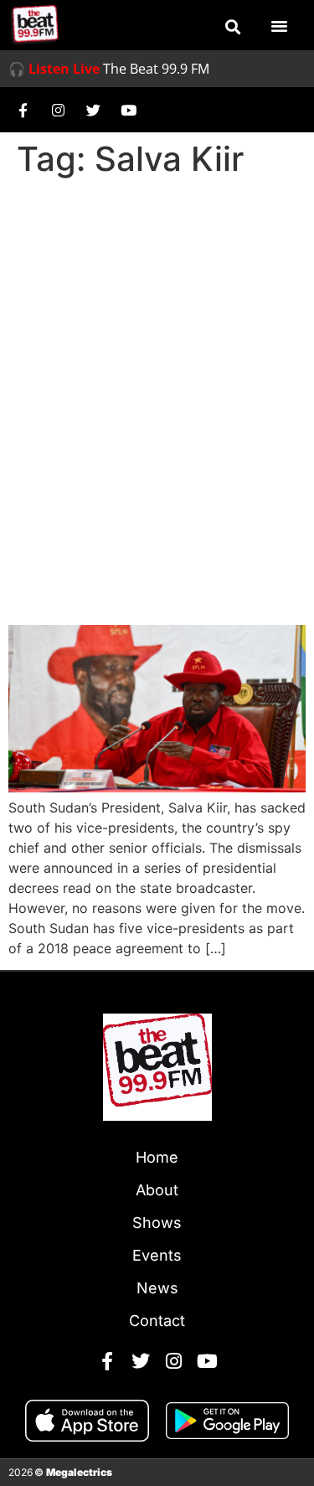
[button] (232, 26)
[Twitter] (93, 109)
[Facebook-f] (22, 109)
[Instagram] (58, 109)
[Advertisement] (157, 350)
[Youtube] (128, 109)
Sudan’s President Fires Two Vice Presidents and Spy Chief (156, 562)
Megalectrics (79, 1472)
